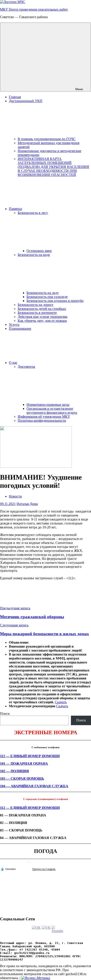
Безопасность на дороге (35, 305)
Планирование (20, 328)
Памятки (15, 209)
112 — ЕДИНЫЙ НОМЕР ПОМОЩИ (30, 756)
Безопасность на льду (43, 293)
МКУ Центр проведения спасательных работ (34, 9)
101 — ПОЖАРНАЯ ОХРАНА (24, 763)
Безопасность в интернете (37, 313)
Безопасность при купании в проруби (55, 301)
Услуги (14, 324)
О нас (13, 362)
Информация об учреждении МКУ (44, 416)
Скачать (61, 702)
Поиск (5, 713)
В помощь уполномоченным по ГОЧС (47, 139)
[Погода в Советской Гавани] (28, 865)
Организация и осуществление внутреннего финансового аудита (52, 410)
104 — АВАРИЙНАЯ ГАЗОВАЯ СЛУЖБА (34, 786)
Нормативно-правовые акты (48, 404)
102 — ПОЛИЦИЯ (14, 771)
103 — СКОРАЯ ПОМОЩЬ (22, 778)
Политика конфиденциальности (42, 420)
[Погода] (8, 869)
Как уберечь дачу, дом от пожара (42, 320)
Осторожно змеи (39, 251)
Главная (15, 97)
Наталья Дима (27, 504)
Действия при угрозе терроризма (42, 316)
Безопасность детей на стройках (42, 309)
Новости (15, 496)
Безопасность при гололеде (47, 297)
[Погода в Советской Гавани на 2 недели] (44, 869)
